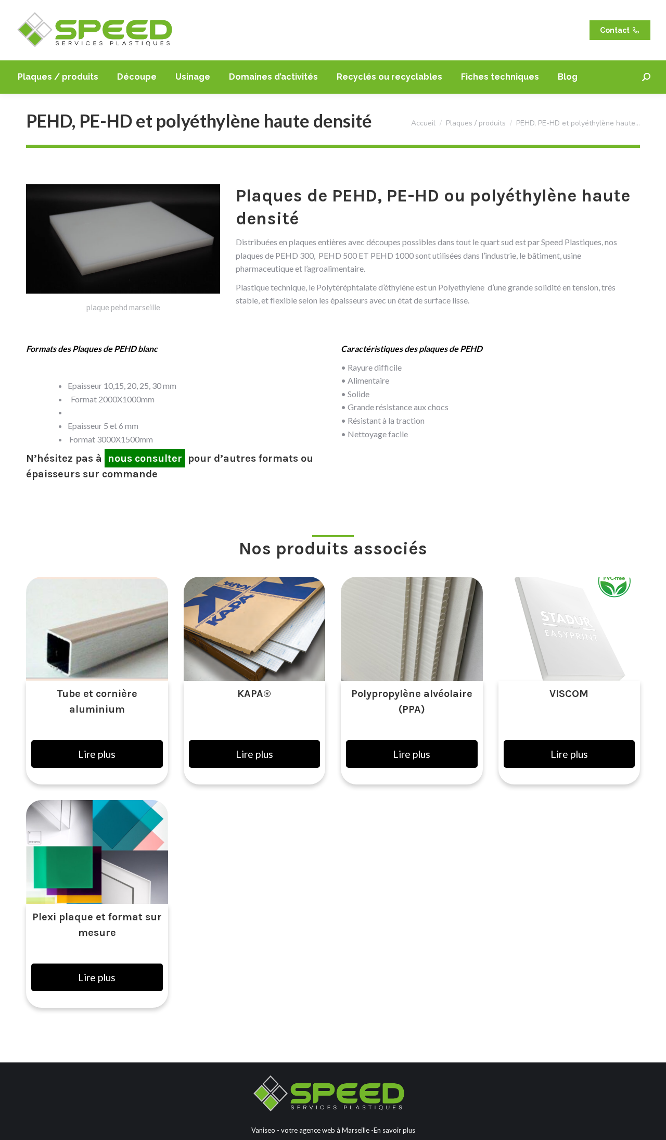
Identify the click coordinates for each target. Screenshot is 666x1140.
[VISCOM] (569, 629)
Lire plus (97, 754)
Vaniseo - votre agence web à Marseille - (312, 1130)
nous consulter (145, 458)
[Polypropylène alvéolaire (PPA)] (412, 629)
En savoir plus (394, 1130)
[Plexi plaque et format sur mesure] (97, 852)
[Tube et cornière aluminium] (97, 629)
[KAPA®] (255, 629)
